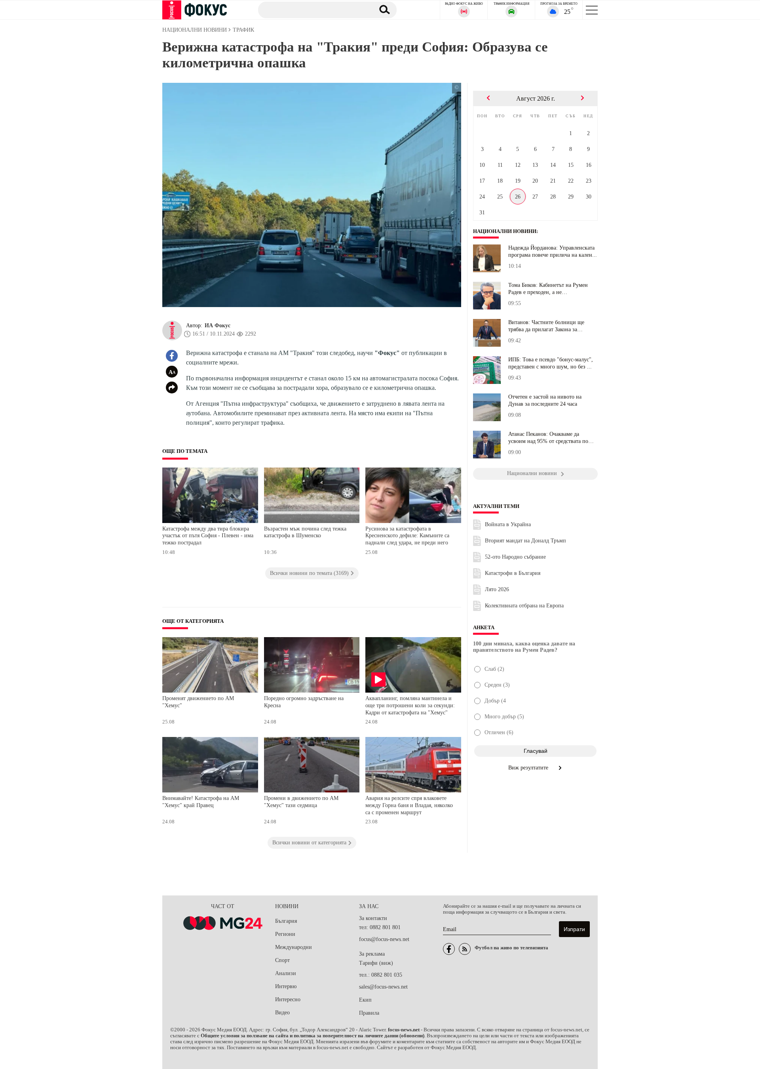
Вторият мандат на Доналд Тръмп (525, 541)
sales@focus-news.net (383, 987)
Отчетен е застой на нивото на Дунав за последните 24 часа (544, 400)
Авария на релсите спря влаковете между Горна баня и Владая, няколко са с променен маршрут (409, 805)
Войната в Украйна (508, 524)
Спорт (282, 960)
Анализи (285, 973)
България (286, 921)
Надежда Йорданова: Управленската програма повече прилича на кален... (552, 251)
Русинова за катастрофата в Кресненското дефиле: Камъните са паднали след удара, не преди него (407, 536)
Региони (285, 934)
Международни (293, 947)
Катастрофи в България (512, 573)
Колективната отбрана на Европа (524, 606)
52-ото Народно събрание (515, 557)
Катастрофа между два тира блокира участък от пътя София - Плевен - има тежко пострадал (207, 536)
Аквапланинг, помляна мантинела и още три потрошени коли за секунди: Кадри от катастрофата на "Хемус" (410, 705)
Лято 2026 (497, 589)
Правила (369, 1013)
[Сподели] (172, 387)
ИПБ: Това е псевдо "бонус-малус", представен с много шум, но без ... (550, 363)
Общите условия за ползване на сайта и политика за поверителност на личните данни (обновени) (312, 1035)
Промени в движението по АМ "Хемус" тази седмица (301, 801)
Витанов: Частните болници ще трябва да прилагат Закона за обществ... (546, 326)
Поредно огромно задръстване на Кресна (304, 701)
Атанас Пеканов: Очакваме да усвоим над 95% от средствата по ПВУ (548, 438)
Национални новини (504, 231)
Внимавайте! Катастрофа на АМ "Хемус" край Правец (200, 801)
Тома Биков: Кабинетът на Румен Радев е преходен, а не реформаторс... (548, 289)
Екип (365, 1000)
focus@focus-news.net (384, 939)
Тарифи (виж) (376, 963)
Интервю (285, 986)
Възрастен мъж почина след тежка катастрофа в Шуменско (305, 532)
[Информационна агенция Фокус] (449, 949)
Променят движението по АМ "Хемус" (198, 701)
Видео (282, 1013)
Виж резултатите (529, 768)
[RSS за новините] (465, 949)
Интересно (287, 999)
